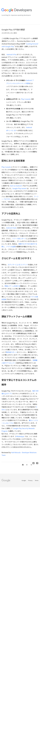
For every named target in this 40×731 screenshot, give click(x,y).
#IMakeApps (20, 436)
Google (24, 480)
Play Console (25, 99)
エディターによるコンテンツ (18, 264)
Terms (36, 480)
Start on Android (16, 186)
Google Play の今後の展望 (13, 29)
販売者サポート (11, 352)
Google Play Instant (19, 188)
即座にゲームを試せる (12, 286)
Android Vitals (11, 228)
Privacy (30, 480)
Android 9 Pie (11, 54)
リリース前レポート (19, 238)
